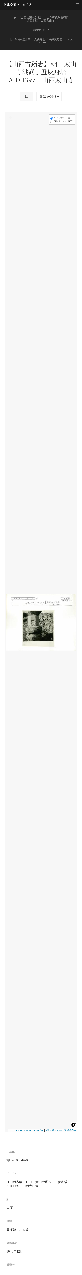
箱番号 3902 (41, 30)
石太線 (24, 1229)
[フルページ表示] (10, 132)
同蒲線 (11, 1229)
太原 (9, 1207)
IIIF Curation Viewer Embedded (26, 1130)
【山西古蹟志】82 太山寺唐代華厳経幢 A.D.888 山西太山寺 (44, 18)
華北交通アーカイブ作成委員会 (60, 1130)
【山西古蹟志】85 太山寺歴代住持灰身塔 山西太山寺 (41, 40)
